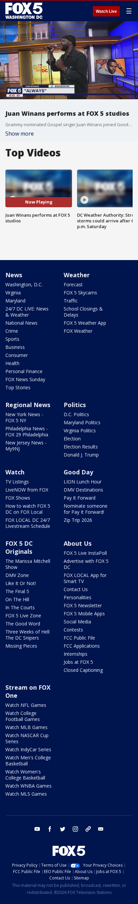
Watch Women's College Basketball (25, 774)
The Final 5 (17, 591)
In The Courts (20, 607)
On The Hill (17, 599)
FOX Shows (17, 498)
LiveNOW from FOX (26, 489)
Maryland (15, 300)
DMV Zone (17, 575)
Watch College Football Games (22, 716)
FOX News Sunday (25, 379)
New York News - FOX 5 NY (24, 417)
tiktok (88, 829)
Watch (14, 472)
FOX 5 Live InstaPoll (85, 553)
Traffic (71, 300)
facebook (50, 829)
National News (21, 323)
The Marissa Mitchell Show (27, 564)
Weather (77, 275)
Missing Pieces (21, 646)
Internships (75, 654)
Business (15, 347)
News (13, 275)
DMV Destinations (83, 489)
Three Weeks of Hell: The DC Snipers (27, 634)
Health (12, 363)
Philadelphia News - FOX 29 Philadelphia (26, 431)
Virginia (13, 292)
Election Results (81, 446)
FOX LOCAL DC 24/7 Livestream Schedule (27, 523)
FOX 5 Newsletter (83, 605)
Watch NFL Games (25, 705)
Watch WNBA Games (28, 786)
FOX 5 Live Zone (23, 615)
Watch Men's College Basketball (28, 760)
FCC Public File (79, 638)
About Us (77, 543)
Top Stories (17, 387)
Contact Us (76, 589)
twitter (62, 829)
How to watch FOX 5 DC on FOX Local (27, 509)
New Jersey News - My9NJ (26, 445)
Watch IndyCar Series (28, 749)
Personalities (77, 597)
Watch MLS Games (26, 794)
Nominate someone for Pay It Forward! (86, 509)
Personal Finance (24, 371)
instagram (75, 829)
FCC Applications (82, 646)
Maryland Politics (82, 422)
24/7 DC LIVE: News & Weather (27, 311)
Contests (73, 629)
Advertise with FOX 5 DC (86, 564)
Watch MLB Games (26, 727)
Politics (75, 405)
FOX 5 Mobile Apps (84, 613)
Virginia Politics (80, 430)
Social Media (77, 621)
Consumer (16, 355)
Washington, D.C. (24, 284)
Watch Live (106, 11)
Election (72, 438)
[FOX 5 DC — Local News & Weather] (24, 11)
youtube (37, 829)
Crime (11, 331)
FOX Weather (78, 331)
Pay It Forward (79, 498)
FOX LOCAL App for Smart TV (85, 578)
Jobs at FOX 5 (78, 662)
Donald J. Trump (81, 454)
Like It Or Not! (20, 583)
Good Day (78, 472)
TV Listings (17, 481)
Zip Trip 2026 (78, 520)
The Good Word (22, 623)
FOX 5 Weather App (85, 323)
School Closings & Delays (83, 311)
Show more (19, 133)
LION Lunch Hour (82, 481)
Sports (12, 339)
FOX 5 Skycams (80, 292)
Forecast (73, 284)
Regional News (27, 405)
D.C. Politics (76, 414)
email (100, 829)
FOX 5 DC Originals (19, 547)
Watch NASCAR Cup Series (27, 738)
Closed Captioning (83, 670)
